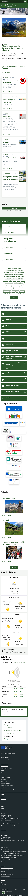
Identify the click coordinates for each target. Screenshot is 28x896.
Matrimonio (5, 282)
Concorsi (18, 276)
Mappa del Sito (9, 891)
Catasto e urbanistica (5, 783)
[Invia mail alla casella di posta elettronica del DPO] (8, 837)
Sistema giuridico (9, 287)
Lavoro (22, 280)
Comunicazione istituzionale (9, 276)
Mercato (10, 282)
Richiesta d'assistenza (5, 876)
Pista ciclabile (16, 283)
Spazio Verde (16, 287)
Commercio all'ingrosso (19, 272)
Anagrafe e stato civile (5, 779)
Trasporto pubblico (6, 291)
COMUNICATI (7, 173)
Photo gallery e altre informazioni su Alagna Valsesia (12, 855)
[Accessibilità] (3, 893)
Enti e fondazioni (4, 764)
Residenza (9, 285)
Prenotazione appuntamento (7, 874)
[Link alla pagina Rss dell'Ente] (1, 882)
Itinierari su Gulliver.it (5, 859)
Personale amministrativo (6, 768)
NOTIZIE (5, 44)
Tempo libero (22, 289)
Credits (23, 889)
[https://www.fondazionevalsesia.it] (5, 431)
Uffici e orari (3, 828)
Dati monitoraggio (4, 889)
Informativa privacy (5, 864)
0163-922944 (8, 820)
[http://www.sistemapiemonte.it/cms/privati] (11, 423)
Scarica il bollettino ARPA (8, 702)
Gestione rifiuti (16, 278)
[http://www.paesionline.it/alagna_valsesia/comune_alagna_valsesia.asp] (22, 423)
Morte (14, 282)
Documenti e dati (4, 762)
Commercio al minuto (9, 274)
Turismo (13, 291)
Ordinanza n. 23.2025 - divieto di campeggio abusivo (10, 81)
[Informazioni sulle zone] (19, 662)
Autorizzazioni (4, 781)
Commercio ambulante (18, 274)
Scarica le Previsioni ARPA (9, 649)
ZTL (5, 293)
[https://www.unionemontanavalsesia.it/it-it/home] (18, 432)
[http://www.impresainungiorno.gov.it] (14, 408)
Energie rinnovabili (8, 278)
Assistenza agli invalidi (9, 270)
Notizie (2, 797)
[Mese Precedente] (3, 208)
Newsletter (3, 884)
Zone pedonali (22, 291)
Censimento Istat (6, 116)
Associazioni (6, 272)
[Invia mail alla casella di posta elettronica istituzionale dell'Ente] (12, 824)
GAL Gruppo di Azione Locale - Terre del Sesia (10, 853)
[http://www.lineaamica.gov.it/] (14, 415)
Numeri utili (3, 830)
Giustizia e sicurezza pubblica (7, 785)
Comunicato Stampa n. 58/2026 (10, 158)
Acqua (19, 268)
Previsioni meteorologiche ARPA (10, 651)
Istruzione (18, 280)
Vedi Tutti (14, 298)
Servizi (15, 889)
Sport (21, 287)
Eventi (2, 808)
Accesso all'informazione (12, 268)
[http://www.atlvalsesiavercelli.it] (18, 438)
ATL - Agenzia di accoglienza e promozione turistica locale (13, 851)
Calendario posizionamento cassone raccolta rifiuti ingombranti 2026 (9, 101)
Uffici (2, 772)
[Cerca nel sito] (24, 5)
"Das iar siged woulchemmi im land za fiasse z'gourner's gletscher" (13, 48)
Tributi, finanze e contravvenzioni (8, 790)
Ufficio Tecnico (20, 293)
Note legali (3, 866)
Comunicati (3, 799)
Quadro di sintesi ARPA (8, 703)
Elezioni (22, 276)
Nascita (18, 282)
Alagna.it (3, 862)
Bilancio (11, 272)
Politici (2, 770)
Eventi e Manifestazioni (11, 293)
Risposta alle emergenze (16, 285)
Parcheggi (23, 282)
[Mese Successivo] (25, 208)
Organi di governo (4, 766)
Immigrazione (7, 280)
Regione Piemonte (5, 1)
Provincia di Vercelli (5, 847)
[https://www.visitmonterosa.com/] (10, 438)
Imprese (12, 280)
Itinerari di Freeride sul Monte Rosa (8, 857)
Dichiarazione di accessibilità (7, 868)
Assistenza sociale (19, 270)
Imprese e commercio (5, 787)
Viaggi (17, 291)
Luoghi (2, 806)
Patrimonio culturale (9, 283)
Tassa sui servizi (15, 289)
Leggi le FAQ (3, 871)
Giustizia (21, 278)
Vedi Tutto (14, 567)
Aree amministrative (5, 760)
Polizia (22, 283)
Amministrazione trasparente (7, 870)
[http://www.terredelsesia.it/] (14, 445)
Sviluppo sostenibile (7, 289)
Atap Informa (6, 142)
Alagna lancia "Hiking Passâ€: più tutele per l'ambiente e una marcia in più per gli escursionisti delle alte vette (10, 178)
